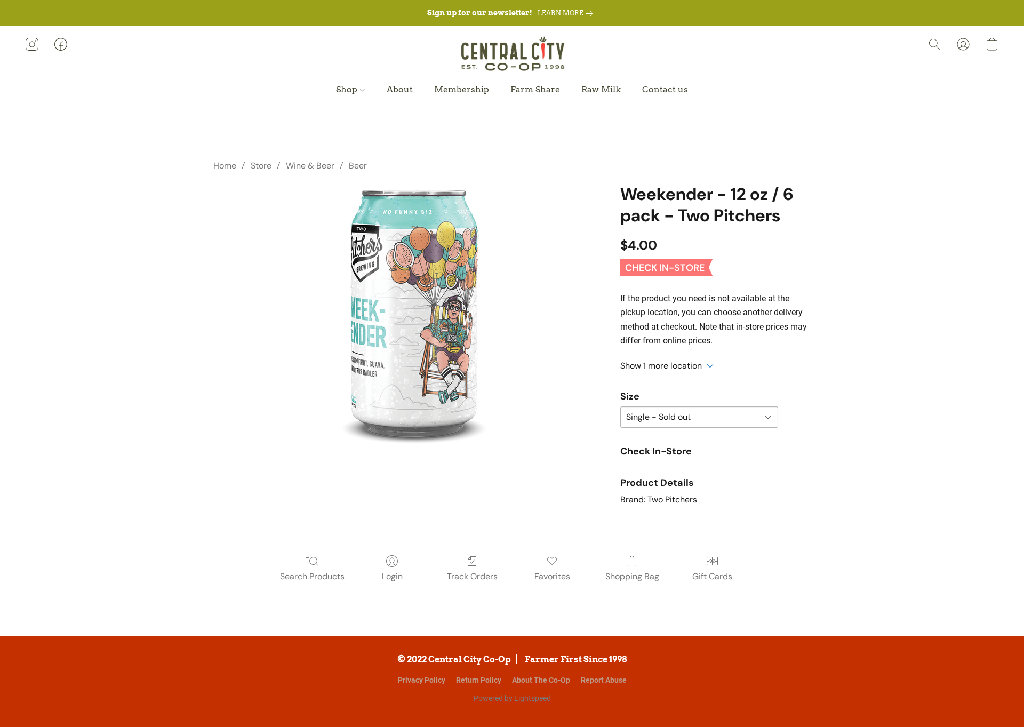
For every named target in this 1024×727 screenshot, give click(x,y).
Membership (461, 89)
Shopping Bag (632, 576)
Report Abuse (604, 680)
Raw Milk (601, 89)
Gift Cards (712, 576)
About (400, 89)
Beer (358, 165)
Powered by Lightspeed (512, 698)
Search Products (312, 576)
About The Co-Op (541, 680)
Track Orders (472, 576)
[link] (567, 13)
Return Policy (478, 680)
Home (224, 165)
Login (392, 576)
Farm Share (535, 89)
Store (261, 165)
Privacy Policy (421, 680)
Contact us (665, 89)
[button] (512, 55)
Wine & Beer (310, 165)
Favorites (552, 576)
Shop (347, 89)
